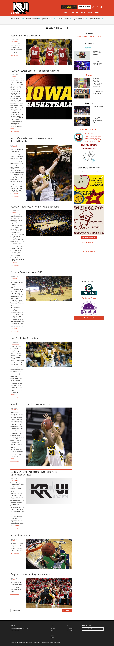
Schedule (53, 628)
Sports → (90, 103)
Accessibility (57, 642)
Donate (96, 13)
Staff (83, 13)
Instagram (70, 625)
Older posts (66, 610)
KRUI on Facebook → (88, 243)
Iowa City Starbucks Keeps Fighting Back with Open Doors (98, 91)
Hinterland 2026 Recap (15, 18)
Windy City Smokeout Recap (79, 19)
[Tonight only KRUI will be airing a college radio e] (89, 220)
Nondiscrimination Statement (48, 642)
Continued (13, 128)
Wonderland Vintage (89, 298)
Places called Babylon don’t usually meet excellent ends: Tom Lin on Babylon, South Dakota (98, 82)
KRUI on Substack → (89, 251)
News (52, 632)
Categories (75, 13)
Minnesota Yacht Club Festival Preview (95, 19)
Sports (52, 635)
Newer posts (16, 610)
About (90, 13)
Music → (90, 48)
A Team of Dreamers (98, 107)
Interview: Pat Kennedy (63, 18)
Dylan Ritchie (15, 409)
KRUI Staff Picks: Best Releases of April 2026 (97, 52)
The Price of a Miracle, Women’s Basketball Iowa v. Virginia (97, 120)
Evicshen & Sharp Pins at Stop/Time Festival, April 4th (97, 63)
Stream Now (83, 7)
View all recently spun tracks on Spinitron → (89, 36)
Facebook (70, 628)
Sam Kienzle (14, 541)
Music (52, 630)
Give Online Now (92, 629)
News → (89, 75)
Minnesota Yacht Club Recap (47, 19)
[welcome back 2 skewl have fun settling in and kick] (89, 189)
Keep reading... (14, 55)
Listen (66, 13)
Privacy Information (37, 642)
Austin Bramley (15, 41)
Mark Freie (14, 76)
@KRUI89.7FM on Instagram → (89, 130)
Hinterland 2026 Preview (32, 18)
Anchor (70, 630)
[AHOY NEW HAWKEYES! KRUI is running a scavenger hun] (89, 159)
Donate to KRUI (89, 318)
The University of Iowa (18, 642)
